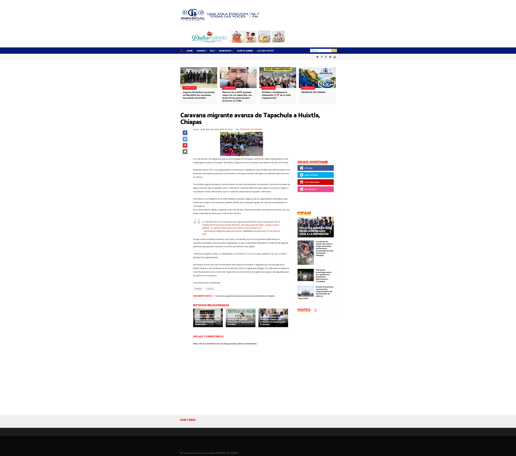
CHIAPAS (201, 51)
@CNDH (255, 224)
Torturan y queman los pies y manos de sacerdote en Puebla (245, 296)
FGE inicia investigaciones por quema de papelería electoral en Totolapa (324, 276)
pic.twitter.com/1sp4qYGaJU (247, 228)
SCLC (212, 51)
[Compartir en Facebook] (185, 132)
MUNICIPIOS (225, 51)
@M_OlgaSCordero (269, 224)
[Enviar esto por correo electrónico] (185, 151)
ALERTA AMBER (245, 51)
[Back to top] (509, 449)
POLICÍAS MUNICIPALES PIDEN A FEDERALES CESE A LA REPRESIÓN (315, 231)
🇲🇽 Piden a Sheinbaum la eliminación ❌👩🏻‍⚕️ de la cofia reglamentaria (276, 95)
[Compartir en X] (185, 139)
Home (190, 51)
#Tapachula (219, 224)
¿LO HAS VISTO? (265, 51)
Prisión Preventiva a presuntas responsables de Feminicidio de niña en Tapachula (315, 292)
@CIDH (217, 228)
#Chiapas (246, 224)
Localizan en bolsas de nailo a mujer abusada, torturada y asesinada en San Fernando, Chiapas (324, 248)
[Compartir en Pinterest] (185, 145)
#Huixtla (236, 224)
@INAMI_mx (208, 228)
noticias (210, 289)
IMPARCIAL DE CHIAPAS (313, 92)
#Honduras (227, 228)
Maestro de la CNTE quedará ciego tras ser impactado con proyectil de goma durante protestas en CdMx (237, 97)
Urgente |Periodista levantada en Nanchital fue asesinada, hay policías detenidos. (198, 95)
